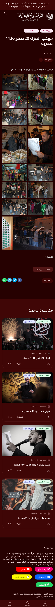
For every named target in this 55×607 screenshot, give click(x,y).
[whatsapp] (4, 280)
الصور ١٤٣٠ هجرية (31, 31)
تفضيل (49, 60)
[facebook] (19, 280)
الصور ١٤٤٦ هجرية (44, 322)
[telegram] (9, 280)
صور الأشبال (46, 31)
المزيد (34, 565)
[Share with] (41, 60)
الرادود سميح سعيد (43, 269)
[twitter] (14, 280)
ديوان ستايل (41, 597)
